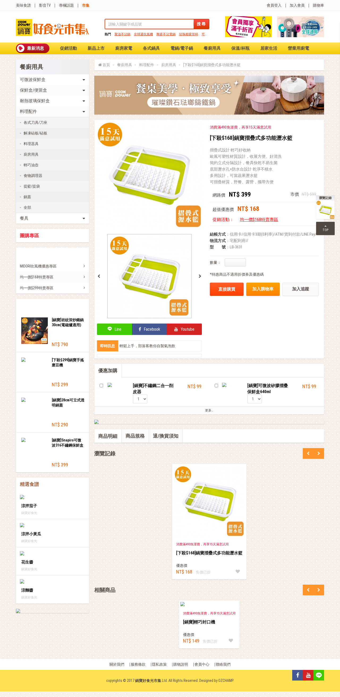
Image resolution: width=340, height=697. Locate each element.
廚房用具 (31, 154)
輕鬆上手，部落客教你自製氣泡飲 (147, 346)
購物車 (318, 5)
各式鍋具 (151, 48)
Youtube (187, 329)
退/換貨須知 (165, 436)
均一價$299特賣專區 (36, 288)
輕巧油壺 (31, 165)
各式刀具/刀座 (35, 122)
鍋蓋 (27, 197)
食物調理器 (33, 175)
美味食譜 (23, 5)
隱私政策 (159, 664)
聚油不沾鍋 (122, 34)
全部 (27, 207)
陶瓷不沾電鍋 (166, 34)
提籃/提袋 (32, 186)
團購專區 (29, 235)
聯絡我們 (223, 664)
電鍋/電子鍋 (182, 48)
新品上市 (96, 48)
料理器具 (31, 144)
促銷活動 (68, 48)
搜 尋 (201, 24)
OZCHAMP (225, 680)
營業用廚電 (298, 48)
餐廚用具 (212, 48)
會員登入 (274, 5)
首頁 (106, 65)
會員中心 (201, 664)
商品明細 (107, 436)
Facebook (151, 329)
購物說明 (180, 664)
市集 (86, 5)
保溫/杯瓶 (240, 48)
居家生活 (268, 48)
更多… (209, 410)
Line (117, 329)
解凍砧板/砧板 (35, 133)
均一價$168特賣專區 (36, 277)
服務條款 (138, 664)
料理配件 (146, 65)
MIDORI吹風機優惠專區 (38, 266)
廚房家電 (123, 48)
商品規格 (135, 436)
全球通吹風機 (143, 34)
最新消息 (35, 48)
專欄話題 (66, 5)
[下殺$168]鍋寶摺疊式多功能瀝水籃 (212, 65)
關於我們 (116, 664)
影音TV (45, 5)
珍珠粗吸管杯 (188, 34)
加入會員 (297, 5)
